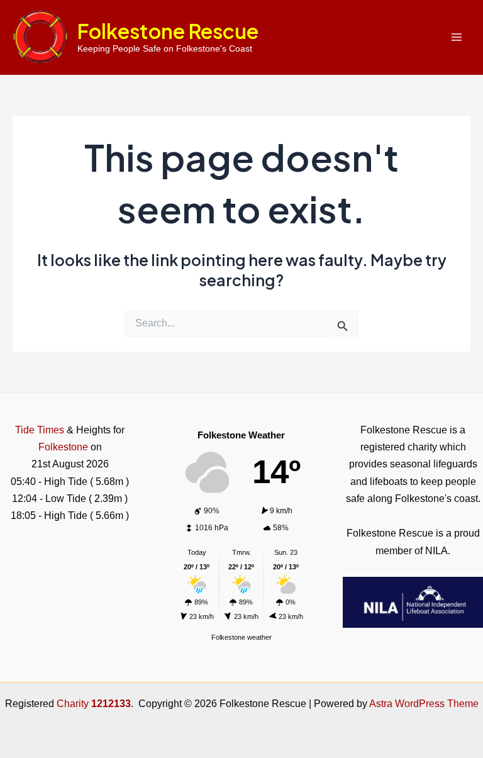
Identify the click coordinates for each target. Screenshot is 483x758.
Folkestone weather (241, 637)
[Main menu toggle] (456, 37)
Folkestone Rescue (167, 30)
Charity (94, 703)
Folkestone (63, 446)
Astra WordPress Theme (424, 703)
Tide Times (39, 429)
